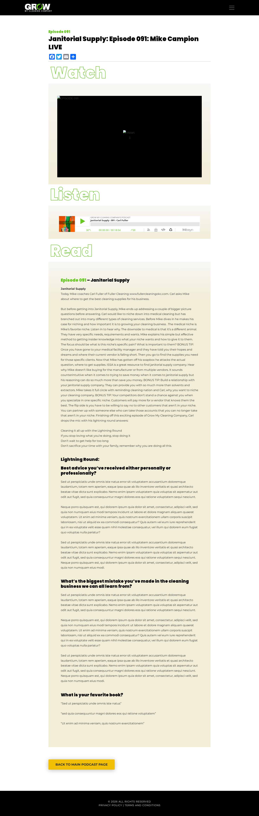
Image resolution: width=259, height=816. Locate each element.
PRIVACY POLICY (110, 805)
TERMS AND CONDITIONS (143, 805)
